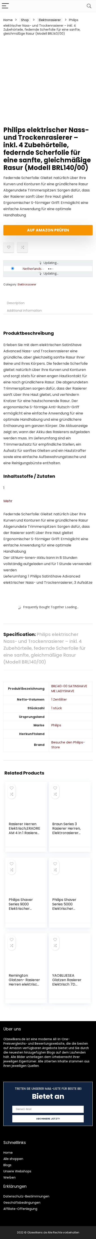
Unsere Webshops (17, 1171)
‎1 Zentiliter (59, 699)
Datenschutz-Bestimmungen (26, 1196)
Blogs (7, 1165)
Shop (25, 20)
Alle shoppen (13, 1159)
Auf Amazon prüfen (48, 230)
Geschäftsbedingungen (21, 1202)
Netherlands (32, 268)
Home (8, 20)
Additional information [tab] (24, 310)
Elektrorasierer (50, 20)
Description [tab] (16, 303)
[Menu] (5, 6)
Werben (9, 1177)
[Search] (89, 6)
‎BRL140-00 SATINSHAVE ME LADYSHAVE (69, 688)
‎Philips (56, 725)
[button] (8, 501)
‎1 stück (56, 708)
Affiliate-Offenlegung (20, 1209)
